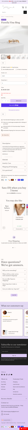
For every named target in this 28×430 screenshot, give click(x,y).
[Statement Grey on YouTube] (11, 375)
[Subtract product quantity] (2, 100)
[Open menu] (25, 7)
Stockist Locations (17, 394)
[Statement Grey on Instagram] (7, 375)
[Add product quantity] (8, 100)
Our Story (3, 382)
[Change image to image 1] (3, 57)
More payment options (14, 110)
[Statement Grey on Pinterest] (4, 375)
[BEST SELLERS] (3, 227)
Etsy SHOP (3, 384)
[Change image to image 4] (18, 57)
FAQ (14, 389)
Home (2, 16)
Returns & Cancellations (19, 386)
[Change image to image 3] (13, 57)
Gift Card (3, 389)
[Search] (25, 12)
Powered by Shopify (21, 422)
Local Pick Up (16, 384)
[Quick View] (23, 205)
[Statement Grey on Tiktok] (9, 375)
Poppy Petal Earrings (13, 331)
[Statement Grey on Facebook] (2, 375)
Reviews (3, 386)
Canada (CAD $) (7, 420)
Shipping (15, 382)
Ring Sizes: (4, 80)
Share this (6, 135)
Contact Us (15, 391)
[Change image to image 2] (8, 57)
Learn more (14, 2)
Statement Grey (12, 422)
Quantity (3, 97)
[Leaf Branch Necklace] (19, 209)
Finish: (4, 72)
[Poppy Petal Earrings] (5, 332)
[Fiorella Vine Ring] (14, 40)
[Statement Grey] (8, 7)
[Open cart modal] (22, 7)
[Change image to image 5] (24, 57)
